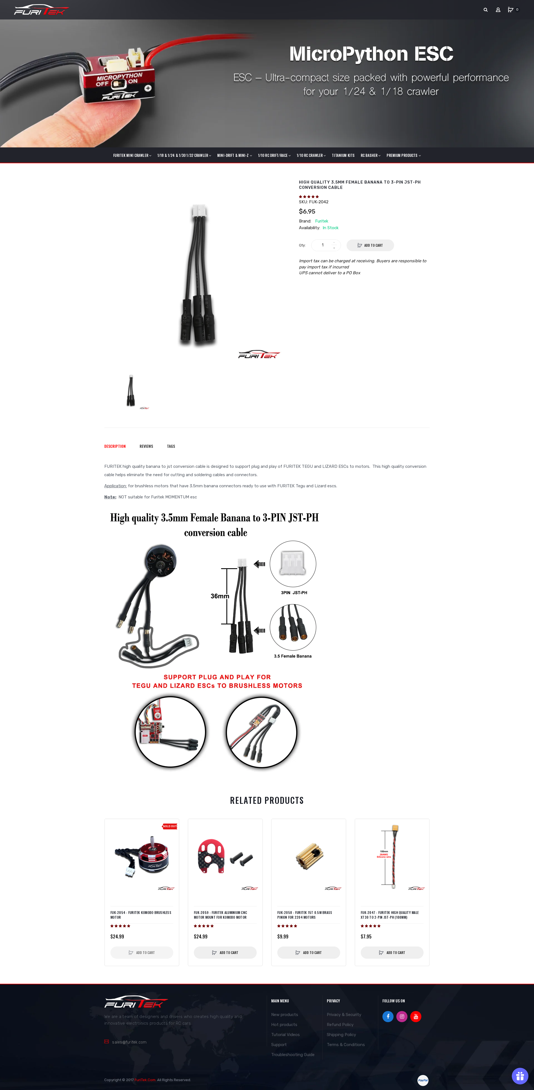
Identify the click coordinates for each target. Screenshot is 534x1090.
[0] (510, 9)
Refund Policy (340, 1024)
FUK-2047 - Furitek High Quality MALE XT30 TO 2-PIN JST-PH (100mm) (390, 914)
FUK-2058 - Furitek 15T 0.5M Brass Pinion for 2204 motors (304, 914)
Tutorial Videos (285, 1034)
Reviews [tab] (146, 446)
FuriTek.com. (145, 1080)
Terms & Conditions (346, 1044)
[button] (309, 197)
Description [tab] (115, 446)
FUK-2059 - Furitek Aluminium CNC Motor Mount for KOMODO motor (220, 914)
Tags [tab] (171, 446)
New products (284, 1014)
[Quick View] (112, 837)
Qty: (302, 245)
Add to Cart (373, 245)
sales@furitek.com (129, 1042)
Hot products (284, 1024)
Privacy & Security (344, 1014)
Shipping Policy (341, 1034)
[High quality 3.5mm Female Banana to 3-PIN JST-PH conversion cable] (131, 390)
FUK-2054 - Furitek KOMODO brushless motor (140, 914)
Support (279, 1044)
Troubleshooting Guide (293, 1054)
